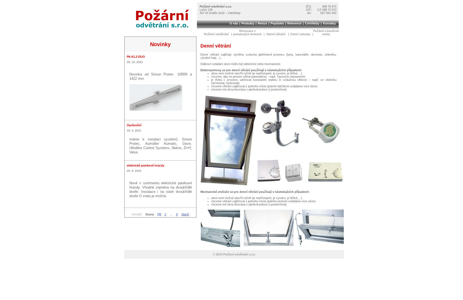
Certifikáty (312, 23)
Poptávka (277, 23)
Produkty (247, 23)
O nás (234, 23)
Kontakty (329, 23)
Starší (185, 214)
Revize (262, 23)
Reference (294, 23)
